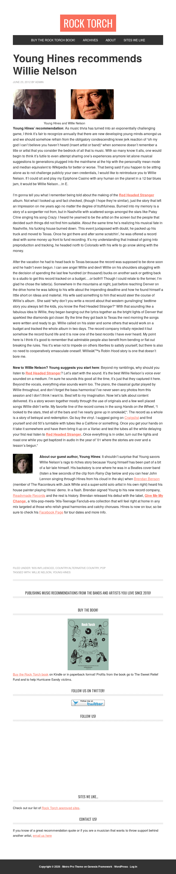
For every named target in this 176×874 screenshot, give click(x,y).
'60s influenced (43, 568)
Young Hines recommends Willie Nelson (77, 64)
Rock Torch (88, 23)
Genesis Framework (100, 866)
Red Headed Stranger (136, 194)
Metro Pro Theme (72, 866)
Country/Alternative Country (77, 568)
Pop (103, 568)
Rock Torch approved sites (60, 808)
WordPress (121, 866)
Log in (133, 866)
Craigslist (131, 417)
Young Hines (62, 572)
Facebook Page (51, 512)
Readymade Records (29, 495)
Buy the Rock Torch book (31, 674)
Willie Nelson (42, 572)
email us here (42, 835)
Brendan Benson (147, 478)
